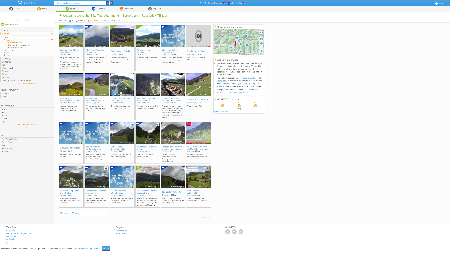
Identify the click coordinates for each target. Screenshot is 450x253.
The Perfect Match (10, 139)
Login (441, 3)
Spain (4, 74)
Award (4, 112)
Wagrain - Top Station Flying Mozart (69, 51)
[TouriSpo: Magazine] (241, 231)
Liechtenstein (8, 68)
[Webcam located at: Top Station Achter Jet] (173, 177)
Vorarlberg (8, 50)
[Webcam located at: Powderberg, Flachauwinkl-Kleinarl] (71, 84)
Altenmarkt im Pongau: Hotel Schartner (147, 99)
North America (9, 89)
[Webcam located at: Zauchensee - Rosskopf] (122, 36)
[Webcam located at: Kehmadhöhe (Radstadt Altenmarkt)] (97, 177)
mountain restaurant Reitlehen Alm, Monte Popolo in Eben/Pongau (172, 99)
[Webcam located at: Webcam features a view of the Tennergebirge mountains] (173, 133)
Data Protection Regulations (86, 248)
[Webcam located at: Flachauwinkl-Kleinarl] (198, 36)
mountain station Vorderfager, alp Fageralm (93, 148)
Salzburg (8, 40)
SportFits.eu (121, 233)
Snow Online (121, 230)
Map (3, 145)
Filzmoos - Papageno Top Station (95, 51)
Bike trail (62, 20)
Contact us (11, 236)
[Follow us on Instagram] (234, 231)
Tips (4, 121)
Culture (5, 118)
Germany (6, 58)
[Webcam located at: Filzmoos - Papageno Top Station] (97, 36)
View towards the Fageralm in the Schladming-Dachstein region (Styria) (172, 51)
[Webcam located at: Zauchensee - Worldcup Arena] (148, 133)
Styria (6, 52)
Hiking (44, 8)
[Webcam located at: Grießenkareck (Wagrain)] (71, 133)
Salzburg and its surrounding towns (18, 45)
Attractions (128, 8)
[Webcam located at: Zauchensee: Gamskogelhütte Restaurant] (122, 133)
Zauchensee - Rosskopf (121, 51)
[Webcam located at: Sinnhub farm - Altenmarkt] (198, 177)
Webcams (95, 20)
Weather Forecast (223, 111)
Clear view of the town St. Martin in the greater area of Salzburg (197, 148)
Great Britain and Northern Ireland (17, 80)
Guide (16, 8)
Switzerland (7, 61)
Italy (4, 64)
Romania (6, 71)
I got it (106, 248)
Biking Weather (78, 20)
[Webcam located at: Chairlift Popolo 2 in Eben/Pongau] (122, 177)
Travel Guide (7, 142)
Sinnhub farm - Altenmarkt (193, 192)
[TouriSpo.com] (27, 3)
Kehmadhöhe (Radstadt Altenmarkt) (96, 192)
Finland (5, 77)
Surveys (5, 151)
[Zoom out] (261, 47)
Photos (117, 20)
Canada (5, 93)
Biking (72, 8)
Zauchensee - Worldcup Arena (147, 148)
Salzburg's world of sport (15, 42)
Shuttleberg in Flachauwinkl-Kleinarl (95, 99)
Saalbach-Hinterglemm (14, 47)
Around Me (112, 3)
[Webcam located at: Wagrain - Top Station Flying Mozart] (71, 36)
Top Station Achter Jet (172, 192)
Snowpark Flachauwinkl (198, 99)
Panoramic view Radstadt (144, 51)
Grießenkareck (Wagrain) (71, 148)
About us (10, 238)
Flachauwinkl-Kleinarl (197, 51)
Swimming (100, 8)
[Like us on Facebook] (227, 231)
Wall (107, 20)
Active (4, 115)
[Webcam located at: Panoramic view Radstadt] (148, 36)
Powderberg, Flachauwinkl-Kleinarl (69, 99)
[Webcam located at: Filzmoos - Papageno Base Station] (71, 177)
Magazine (156, 8)
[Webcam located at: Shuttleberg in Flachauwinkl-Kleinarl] (97, 84)
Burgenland (8, 55)
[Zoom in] (261, 43)
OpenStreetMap (260, 54)
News (4, 109)
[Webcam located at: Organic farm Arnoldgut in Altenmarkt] (122, 84)
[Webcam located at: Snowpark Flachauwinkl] (198, 84)
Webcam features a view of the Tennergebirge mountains (173, 148)
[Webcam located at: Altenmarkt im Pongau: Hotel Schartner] (148, 84)
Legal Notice (12, 230)
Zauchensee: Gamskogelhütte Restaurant (118, 148)
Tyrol (6, 37)
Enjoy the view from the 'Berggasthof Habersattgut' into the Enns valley (147, 192)
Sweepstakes (7, 148)
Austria (5, 33)
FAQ (8, 241)
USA (4, 96)
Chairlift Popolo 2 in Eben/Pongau (120, 192)
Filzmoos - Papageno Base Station (69, 192)
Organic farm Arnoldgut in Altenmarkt (121, 99)
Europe (5, 30)
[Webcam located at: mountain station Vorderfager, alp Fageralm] (97, 133)
